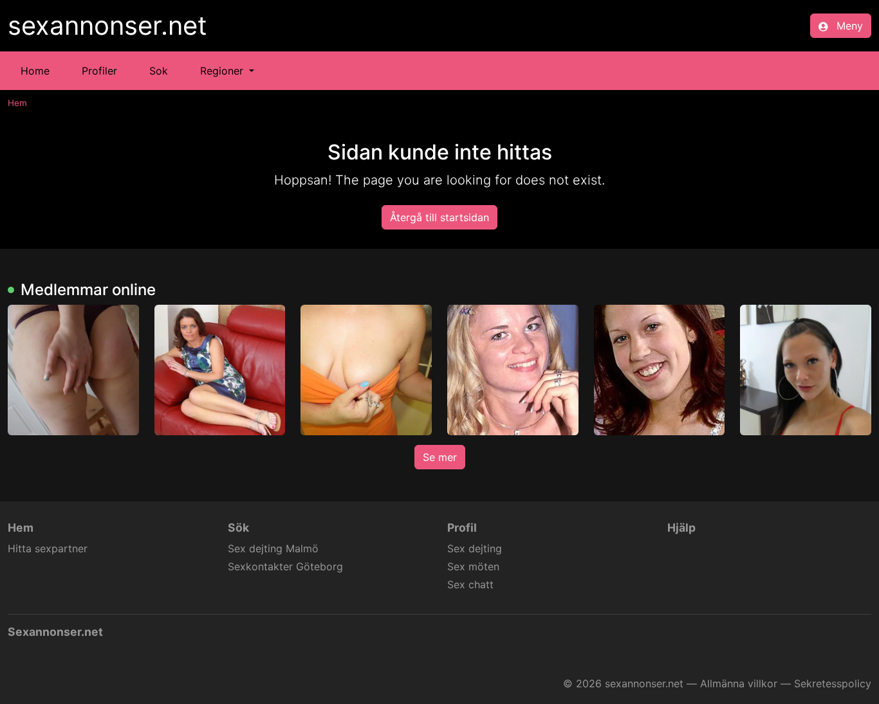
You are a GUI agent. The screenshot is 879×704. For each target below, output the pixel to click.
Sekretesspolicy (832, 683)
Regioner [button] (223, 70)
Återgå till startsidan (439, 217)
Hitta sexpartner (48, 548)
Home (35, 70)
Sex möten (473, 566)
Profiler (99, 70)
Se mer (440, 457)
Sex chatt (470, 584)
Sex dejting (474, 548)
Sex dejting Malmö (273, 548)
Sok (158, 70)
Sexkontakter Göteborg (285, 566)
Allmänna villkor (738, 683)
